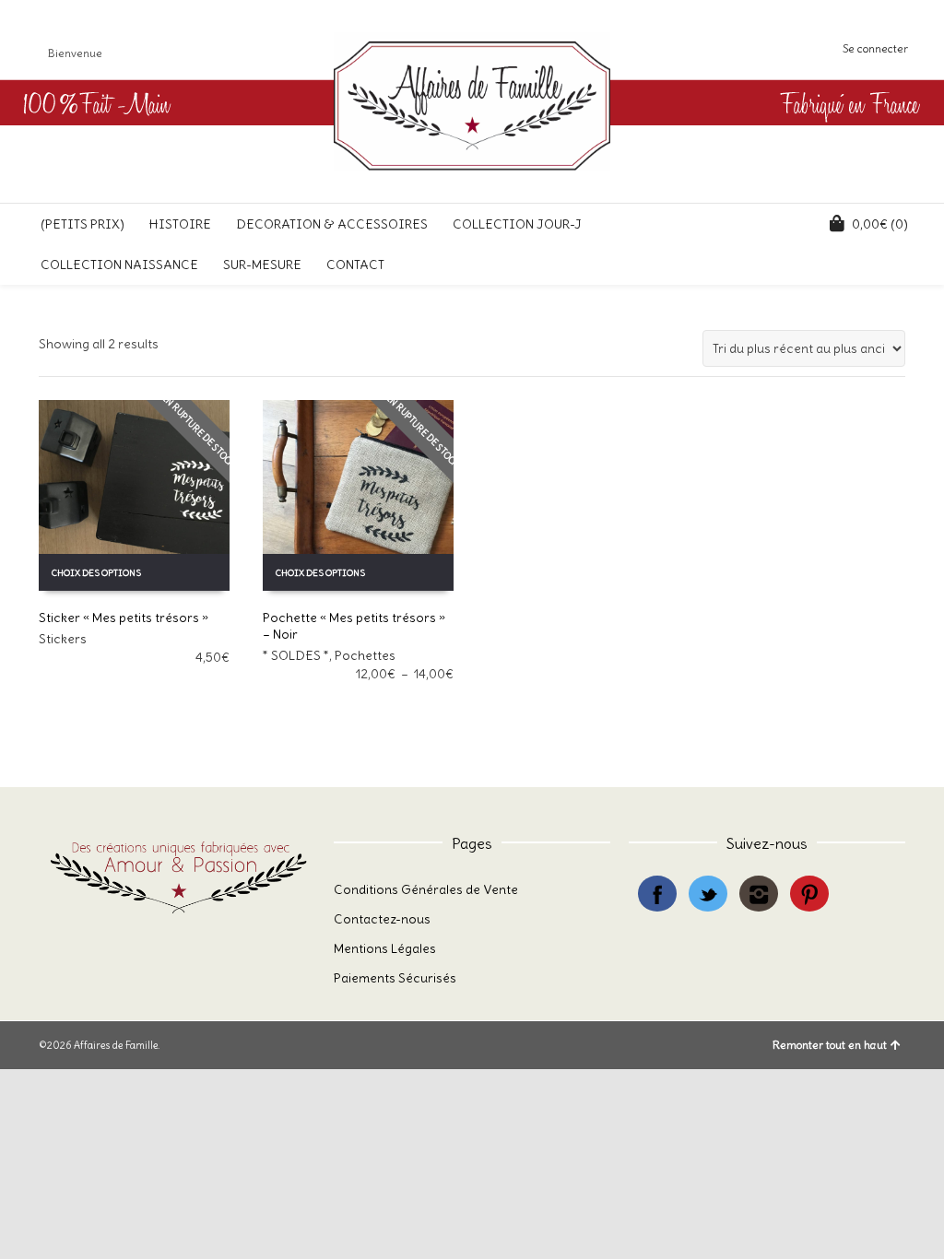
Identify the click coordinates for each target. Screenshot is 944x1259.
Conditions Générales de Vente (426, 889)
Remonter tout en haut (830, 1045)
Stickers (63, 638)
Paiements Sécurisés (395, 978)
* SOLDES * (296, 655)
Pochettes (365, 655)
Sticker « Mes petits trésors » (123, 617)
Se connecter (875, 48)
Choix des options (96, 573)
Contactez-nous (382, 919)
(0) (880, 224)
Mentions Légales (385, 948)
